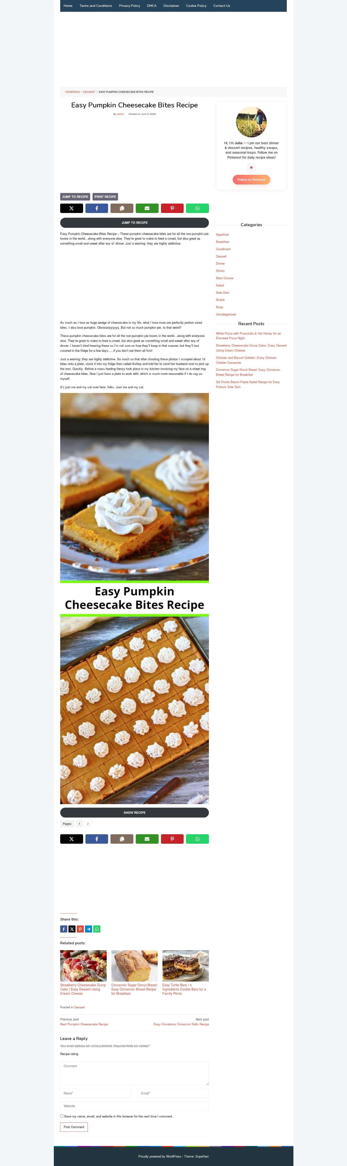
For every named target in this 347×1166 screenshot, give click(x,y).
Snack (220, 299)
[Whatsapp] (96, 929)
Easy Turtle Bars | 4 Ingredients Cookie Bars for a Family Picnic (184, 989)
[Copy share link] (121, 208)
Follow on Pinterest (251, 179)
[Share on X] (71, 208)
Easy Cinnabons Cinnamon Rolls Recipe (181, 1021)
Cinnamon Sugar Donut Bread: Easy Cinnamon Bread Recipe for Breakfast (134, 989)
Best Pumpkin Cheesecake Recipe (84, 1021)
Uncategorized (226, 314)
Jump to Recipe (75, 196)
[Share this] (63, 929)
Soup (219, 307)
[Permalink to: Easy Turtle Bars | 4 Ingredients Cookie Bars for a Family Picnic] (185, 966)
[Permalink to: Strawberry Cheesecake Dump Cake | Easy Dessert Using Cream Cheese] (83, 966)
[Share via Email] (147, 208)
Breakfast (222, 241)
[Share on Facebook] (96, 208)
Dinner (220, 263)
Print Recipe (105, 196)
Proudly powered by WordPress (159, 1156)
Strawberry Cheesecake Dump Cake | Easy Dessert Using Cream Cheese (83, 989)
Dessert (79, 1007)
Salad (220, 285)
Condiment (223, 249)
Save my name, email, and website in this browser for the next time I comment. (118, 1116)
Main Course (224, 278)
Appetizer (222, 234)
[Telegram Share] (88, 929)
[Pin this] (80, 929)
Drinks (220, 270)
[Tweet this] (72, 929)
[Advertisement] (173, 49)
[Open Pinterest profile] (251, 167)
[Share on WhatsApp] (197, 208)
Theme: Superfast (196, 1156)
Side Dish (222, 292)
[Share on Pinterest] (172, 208)
